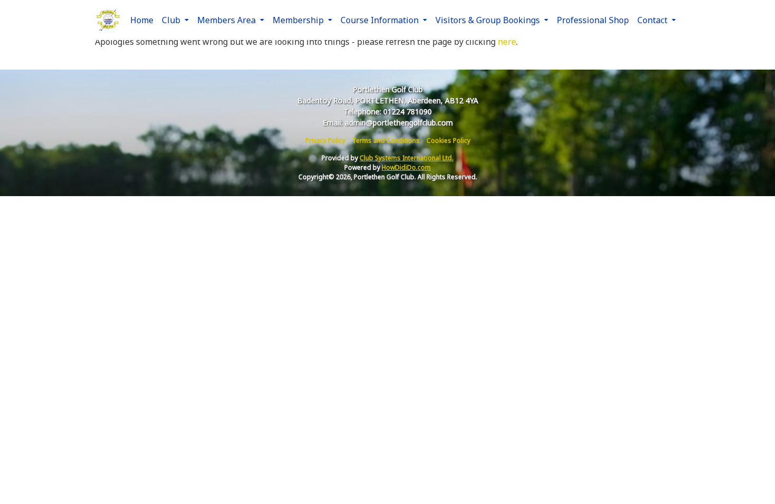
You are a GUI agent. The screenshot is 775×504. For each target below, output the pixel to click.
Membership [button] (299, 20)
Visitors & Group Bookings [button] (488, 20)
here (507, 41)
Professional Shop (593, 20)
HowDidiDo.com (406, 167)
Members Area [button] (227, 20)
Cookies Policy (448, 140)
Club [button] (172, 20)
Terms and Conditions (386, 140)
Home (141, 20)
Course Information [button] (381, 20)
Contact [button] (653, 20)
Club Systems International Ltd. (406, 157)
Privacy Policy (325, 140)
